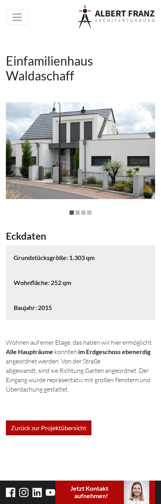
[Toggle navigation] (17, 17)
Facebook (10, 493)
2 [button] (77, 212)
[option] (80, 150)
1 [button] (72, 212)
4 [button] (89, 212)
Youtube (50, 493)
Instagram (24, 493)
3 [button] (83, 212)
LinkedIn (37, 493)
